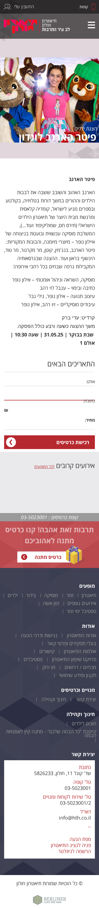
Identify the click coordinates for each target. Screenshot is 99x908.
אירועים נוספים (81, 603)
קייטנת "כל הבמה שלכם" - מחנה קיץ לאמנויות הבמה (51, 733)
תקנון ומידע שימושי (77, 675)
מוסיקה (51, 595)
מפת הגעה (80, 839)
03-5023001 (78, 788)
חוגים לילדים (84, 723)
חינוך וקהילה (54, 699)
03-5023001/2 (75, 803)
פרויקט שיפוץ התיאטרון (74, 659)
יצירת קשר (86, 699)
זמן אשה (51, 603)
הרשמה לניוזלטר (74, 851)
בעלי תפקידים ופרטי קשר (71, 643)
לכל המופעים (44, 466)
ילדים (13, 595)
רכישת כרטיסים (72, 442)
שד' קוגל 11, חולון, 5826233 (62, 773)
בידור (31, 595)
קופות (83, 6)
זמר (70, 595)
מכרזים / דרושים (80, 667)
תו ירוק (48, 667)
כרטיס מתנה (48, 557)
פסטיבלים (33, 659)
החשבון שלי (24, 7)
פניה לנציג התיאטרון (71, 845)
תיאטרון (89, 595)
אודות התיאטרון (81, 635)
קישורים (46, 651)
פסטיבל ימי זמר (81, 611)
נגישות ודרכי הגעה (39, 635)
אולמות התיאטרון (80, 651)
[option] (49, 79)
